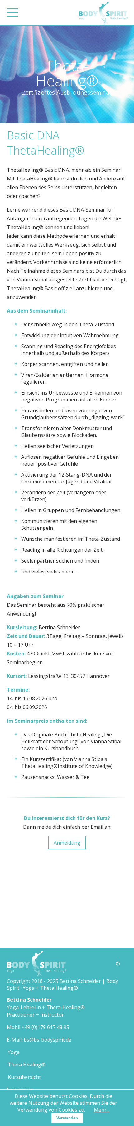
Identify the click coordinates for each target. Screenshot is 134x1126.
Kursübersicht (24, 1077)
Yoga (14, 1052)
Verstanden (67, 1118)
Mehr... (101, 1109)
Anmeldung (67, 842)
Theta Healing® (26, 1064)
